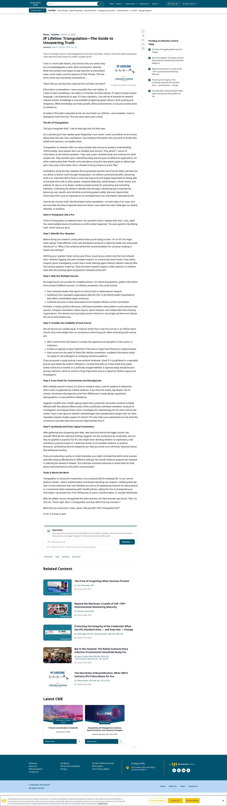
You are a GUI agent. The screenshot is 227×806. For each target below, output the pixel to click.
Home (162, 786)
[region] (113, 800)
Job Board (65, 763)
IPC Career (76, 557)
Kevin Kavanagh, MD (85, 585)
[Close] (223, 800)
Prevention (48, 557)
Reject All (175, 800)
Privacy (64, 769)
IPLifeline (65, 557)
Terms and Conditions (70, 766)
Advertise (33, 763)
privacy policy (90, 547)
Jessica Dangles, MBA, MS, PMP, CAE (109, 634)
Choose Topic (36, 10)
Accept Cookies (192, 800)
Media (118, 4)
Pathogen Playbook (145, 11)
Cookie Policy (102, 803)
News (112, 4)
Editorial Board (35, 769)
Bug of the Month (90, 11)
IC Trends (134, 11)
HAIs (57, 557)
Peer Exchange (63, 11)
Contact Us (34, 772)
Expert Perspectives (76, 11)
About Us (33, 766)
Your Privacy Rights (100, 769)
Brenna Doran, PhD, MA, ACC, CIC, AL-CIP (91, 659)
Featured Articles (123, 11)
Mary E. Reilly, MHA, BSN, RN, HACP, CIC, (93, 656)
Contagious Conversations (106, 11)
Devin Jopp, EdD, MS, (85, 634)
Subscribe (126, 542)
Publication (143, 4)
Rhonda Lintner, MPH (85, 611)
